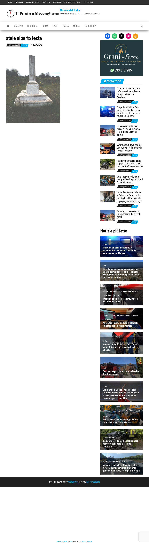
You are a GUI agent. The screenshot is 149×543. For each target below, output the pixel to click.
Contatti (46, 2)
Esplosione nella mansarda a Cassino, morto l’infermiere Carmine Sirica (128, 130)
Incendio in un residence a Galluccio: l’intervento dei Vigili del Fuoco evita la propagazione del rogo (129, 197)
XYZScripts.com (87, 541)
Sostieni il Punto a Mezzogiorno (67, 2)
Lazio (55, 26)
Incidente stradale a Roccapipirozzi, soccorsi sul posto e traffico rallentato (130, 163)
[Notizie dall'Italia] (8, 26)
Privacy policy (32, 2)
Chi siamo (19, 2)
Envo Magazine (93, 481)
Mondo (76, 26)
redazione (37, 45)
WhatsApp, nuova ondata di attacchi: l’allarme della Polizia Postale (129, 147)
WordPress (73, 481)
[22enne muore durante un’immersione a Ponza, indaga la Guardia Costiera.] (107, 92)
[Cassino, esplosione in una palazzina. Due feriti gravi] (107, 215)
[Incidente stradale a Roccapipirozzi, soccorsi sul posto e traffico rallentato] (107, 164)
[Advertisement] (51, 142)
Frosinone (32, 26)
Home (10, 2)
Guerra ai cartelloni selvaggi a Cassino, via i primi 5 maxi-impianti (130, 179)
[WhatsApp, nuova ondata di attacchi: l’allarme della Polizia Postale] (107, 148)
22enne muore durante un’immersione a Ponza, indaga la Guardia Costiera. (128, 93)
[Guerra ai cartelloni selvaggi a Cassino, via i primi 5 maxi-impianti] (107, 180)
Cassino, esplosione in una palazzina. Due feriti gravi (129, 214)
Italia (66, 26)
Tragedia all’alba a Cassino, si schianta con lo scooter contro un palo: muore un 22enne (128, 111)
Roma (45, 26)
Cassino (18, 26)
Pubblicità (88, 2)
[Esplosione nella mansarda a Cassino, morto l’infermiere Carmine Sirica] (107, 130)
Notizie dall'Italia (70, 10)
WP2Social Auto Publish (65, 541)
